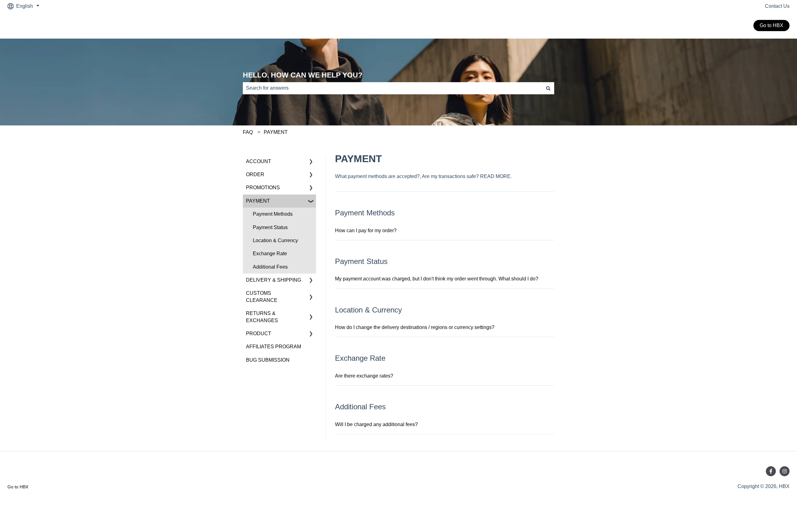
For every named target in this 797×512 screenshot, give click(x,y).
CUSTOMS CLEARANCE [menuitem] (261, 296)
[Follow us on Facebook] (771, 471)
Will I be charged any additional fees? (376, 424)
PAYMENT (276, 132)
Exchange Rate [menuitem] (270, 253)
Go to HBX (771, 25)
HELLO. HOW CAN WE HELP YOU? (302, 75)
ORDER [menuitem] (255, 174)
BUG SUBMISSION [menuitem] (268, 360)
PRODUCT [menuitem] (258, 333)
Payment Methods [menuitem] (273, 214)
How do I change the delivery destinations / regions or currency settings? (414, 327)
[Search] (548, 88)
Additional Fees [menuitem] (270, 267)
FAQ (248, 132)
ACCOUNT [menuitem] (258, 161)
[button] (311, 162)
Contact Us (777, 6)
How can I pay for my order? (366, 230)
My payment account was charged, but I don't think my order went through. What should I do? (436, 278)
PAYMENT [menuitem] (258, 201)
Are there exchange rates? (364, 375)
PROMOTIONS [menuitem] (263, 187)
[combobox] (392, 88)
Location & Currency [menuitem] (275, 240)
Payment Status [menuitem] (270, 227)
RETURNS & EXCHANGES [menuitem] (262, 317)
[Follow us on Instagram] (785, 471)
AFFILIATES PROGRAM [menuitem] (273, 346)
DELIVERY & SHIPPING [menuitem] (273, 280)
